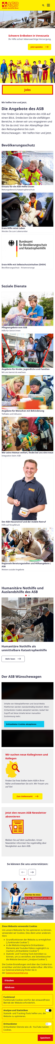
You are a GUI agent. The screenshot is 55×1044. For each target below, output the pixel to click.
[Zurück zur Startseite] (10, 5)
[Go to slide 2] (29, 595)
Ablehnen (9, 987)
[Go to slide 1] (26, 595)
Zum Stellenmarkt (25, 796)
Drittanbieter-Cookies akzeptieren (21, 724)
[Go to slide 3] (30, 879)
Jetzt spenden (37, 47)
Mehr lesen (10, 659)
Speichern (45, 1037)
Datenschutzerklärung (17, 972)
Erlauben (9, 980)
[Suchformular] (43, 5)
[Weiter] (32, 872)
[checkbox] (48, 1010)
